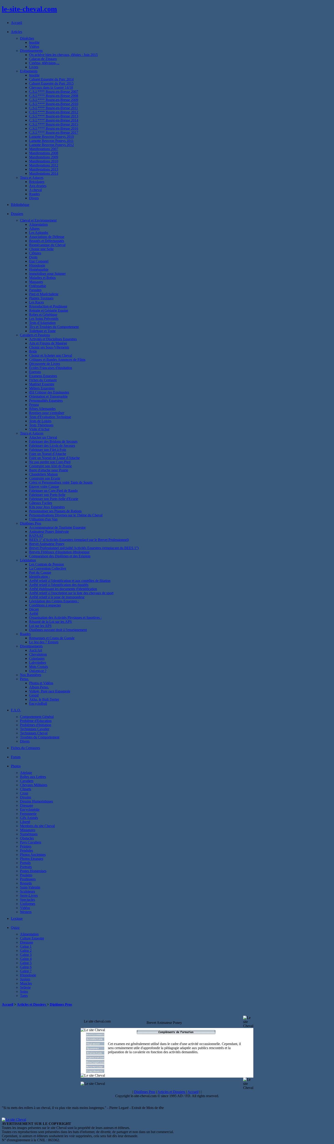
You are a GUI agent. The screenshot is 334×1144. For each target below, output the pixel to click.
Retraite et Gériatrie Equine (48, 310)
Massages (36, 282)
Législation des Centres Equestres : (54, 601)
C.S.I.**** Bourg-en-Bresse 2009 (53, 100)
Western (26, 912)
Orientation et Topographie (48, 396)
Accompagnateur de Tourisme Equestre (57, 527)
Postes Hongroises (33, 871)
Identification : (39, 576)
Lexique (17, 918)
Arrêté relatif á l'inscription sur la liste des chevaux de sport (71, 593)
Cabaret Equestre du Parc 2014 (51, 79)
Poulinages (28, 879)
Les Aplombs (38, 233)
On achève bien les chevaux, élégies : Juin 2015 (63, 55)
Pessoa (34, 405)
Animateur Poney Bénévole (49, 531)
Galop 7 (26, 971)
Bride (33, 351)
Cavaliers (26, 781)
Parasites (35, 290)
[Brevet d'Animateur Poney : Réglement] (95, 1044)
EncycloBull (38, 703)
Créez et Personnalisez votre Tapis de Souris (60, 482)
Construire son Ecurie (44, 478)
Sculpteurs (27, 891)
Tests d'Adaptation (42, 323)
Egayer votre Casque (44, 486)
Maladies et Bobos (42, 278)
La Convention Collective (47, 568)
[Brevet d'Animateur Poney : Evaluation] (95, 1053)
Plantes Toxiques (41, 298)
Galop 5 (26, 963)
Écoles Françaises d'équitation (50, 368)
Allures (34, 228)
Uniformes (27, 904)
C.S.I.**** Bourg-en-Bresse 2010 (53, 104)
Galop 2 (26, 950)
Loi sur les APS (40, 626)
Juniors (25, 979)
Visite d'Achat (39, 429)
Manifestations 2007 (43, 149)
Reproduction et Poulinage (48, 306)
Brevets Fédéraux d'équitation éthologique (59, 552)
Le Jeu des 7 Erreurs (43, 642)
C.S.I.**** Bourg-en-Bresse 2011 (53, 108)
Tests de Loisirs (40, 421)
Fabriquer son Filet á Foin (47, 450)
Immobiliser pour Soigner (47, 273)
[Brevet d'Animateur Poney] (95, 1035)
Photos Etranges (31, 859)
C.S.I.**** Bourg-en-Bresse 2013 (53, 116)
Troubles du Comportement (39, 737)
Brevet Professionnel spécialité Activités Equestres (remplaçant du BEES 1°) (84, 548)
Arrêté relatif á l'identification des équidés (58, 585)
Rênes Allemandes (42, 409)
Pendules (26, 850)
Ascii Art (35, 650)
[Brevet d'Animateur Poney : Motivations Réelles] (95, 1067)
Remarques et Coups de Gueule (52, 638)
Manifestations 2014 (43, 173)
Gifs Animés (29, 818)
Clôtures (35, 253)
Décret (34, 609)
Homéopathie (38, 269)
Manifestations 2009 (43, 157)
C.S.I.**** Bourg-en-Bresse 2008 (53, 96)
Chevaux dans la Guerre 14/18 (51, 87)
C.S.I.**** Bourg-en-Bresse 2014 (53, 120)
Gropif (34, 695)
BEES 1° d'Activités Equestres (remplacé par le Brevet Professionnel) (79, 540)
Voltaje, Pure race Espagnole (49, 691)
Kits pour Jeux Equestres (47, 507)
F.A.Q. (16, 710)
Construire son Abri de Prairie (50, 466)
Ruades (34, 194)
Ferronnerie (28, 814)
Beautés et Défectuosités (46, 241)
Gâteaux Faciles (40, 503)
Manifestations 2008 (43, 153)
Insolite (34, 42)
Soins (24, 991)
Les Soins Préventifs (43, 319)
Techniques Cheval (33, 733)
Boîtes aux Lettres (33, 777)
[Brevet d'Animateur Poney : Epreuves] (95, 1049)
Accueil (16, 23)
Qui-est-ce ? (37, 671)
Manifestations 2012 (43, 165)
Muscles (26, 983)
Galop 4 (26, 959)
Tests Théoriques (41, 425)
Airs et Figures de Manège (48, 343)
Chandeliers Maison (43, 474)
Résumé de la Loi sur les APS (50, 622)
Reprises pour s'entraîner (46, 413)
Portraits (26, 867)
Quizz (15, 927)
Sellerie (25, 987)
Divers (34, 198)
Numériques (28, 834)
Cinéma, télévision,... (44, 63)
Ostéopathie (37, 286)
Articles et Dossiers (32, 1004)
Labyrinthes (37, 662)
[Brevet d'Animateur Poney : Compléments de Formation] (95, 1071)
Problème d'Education (36, 721)
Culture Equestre (32, 938)
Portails (25, 863)
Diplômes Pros (61, 1004)
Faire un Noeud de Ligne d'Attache (54, 458)
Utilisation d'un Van (43, 519)
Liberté (25, 822)
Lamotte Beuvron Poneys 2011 (51, 141)
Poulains (26, 875)
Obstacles (27, 838)
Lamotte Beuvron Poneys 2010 (51, 137)
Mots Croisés (38, 667)
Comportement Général (37, 717)
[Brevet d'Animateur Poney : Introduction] (95, 1040)
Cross (24, 793)
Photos (16, 766)
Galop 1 (26, 946)
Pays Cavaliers (30, 842)
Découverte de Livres (44, 364)
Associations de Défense (46, 237)
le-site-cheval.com (29, 9)
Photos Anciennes (33, 854)
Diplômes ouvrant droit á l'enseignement (58, 630)
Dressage (26, 805)
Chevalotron (38, 654)
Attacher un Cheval (43, 437)
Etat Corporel (38, 261)
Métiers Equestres (42, 388)
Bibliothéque (20, 205)
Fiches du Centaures (25, 748)
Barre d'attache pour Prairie (48, 470)
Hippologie (37, 265)
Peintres (25, 846)
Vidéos (34, 46)
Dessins (25, 797)
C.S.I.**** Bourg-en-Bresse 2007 (53, 91)
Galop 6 (26, 967)
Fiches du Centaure (43, 380)
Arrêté (33, 613)
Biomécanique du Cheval (47, 245)
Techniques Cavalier (34, 729)
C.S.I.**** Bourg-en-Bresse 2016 (53, 128)
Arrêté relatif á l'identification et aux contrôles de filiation (69, 581)
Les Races (36, 302)
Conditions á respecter (45, 605)
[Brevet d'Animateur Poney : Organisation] (95, 1058)
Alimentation (38, 224)
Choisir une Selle (41, 249)
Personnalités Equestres (46, 400)
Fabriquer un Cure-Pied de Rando (53, 490)
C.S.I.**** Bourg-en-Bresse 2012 (53, 112)
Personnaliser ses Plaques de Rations (55, 511)
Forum (15, 757)
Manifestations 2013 (43, 169)
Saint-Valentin (30, 887)
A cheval (35, 190)
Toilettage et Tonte (42, 331)
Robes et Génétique (43, 314)
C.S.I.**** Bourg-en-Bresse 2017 (53, 132)
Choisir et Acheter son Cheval (50, 355)
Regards (26, 883)
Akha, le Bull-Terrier (44, 699)
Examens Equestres (43, 376)
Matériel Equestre (41, 384)
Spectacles (27, 900)
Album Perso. (39, 687)
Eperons (35, 372)
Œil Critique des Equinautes (49, 392)
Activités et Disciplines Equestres (53, 339)
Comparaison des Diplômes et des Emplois (59, 556)
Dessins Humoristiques (36, 801)
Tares (24, 996)
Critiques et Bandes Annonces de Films (57, 359)
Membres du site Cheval (37, 826)
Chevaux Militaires (33, 785)
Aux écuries (37, 186)
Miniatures (27, 830)
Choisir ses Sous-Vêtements (49, 347)
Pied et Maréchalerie (43, 294)
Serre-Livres (29, 895)
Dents (33, 257)
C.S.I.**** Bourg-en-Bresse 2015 (53, 124)
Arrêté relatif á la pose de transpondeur (57, 597)
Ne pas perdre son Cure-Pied (49, 462)
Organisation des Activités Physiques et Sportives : (65, 617)
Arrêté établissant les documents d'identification (63, 589)
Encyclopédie (30, 809)
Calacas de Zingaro (43, 59)
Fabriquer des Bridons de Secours (53, 441)
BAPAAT (36, 536)
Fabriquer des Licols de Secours (52, 445)
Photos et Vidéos (41, 683)
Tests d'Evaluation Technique (50, 417)
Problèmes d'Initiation (35, 725)
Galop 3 (26, 955)
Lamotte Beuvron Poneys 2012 (51, 145)
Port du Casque (40, 572)
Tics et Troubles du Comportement (54, 327)
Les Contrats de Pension (46, 564)
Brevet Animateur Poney (47, 544)
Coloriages (37, 658)
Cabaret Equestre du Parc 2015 (51, 83)
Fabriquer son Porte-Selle (47, 495)
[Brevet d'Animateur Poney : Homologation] (95, 1062)
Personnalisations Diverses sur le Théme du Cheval (65, 515)
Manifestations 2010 (43, 161)
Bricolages (36, 182)
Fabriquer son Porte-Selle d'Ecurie (53, 499)
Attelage (26, 773)
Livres (33, 67)
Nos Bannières (30, 675)
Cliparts (25, 789)
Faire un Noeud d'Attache (47, 454)
